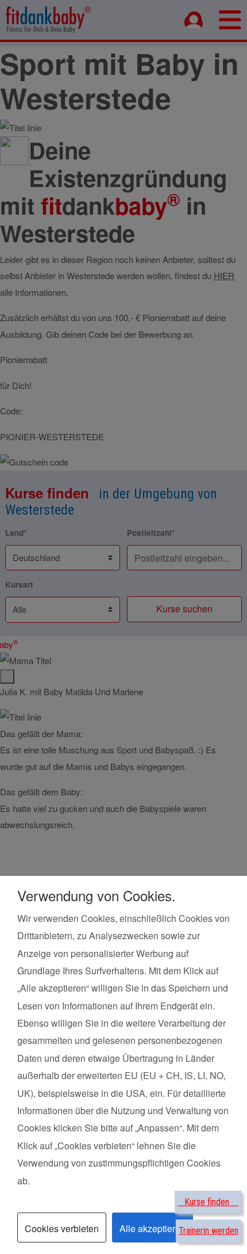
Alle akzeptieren (152, 1228)
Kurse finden (207, 1201)
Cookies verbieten (62, 1228)
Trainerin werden (208, 1230)
